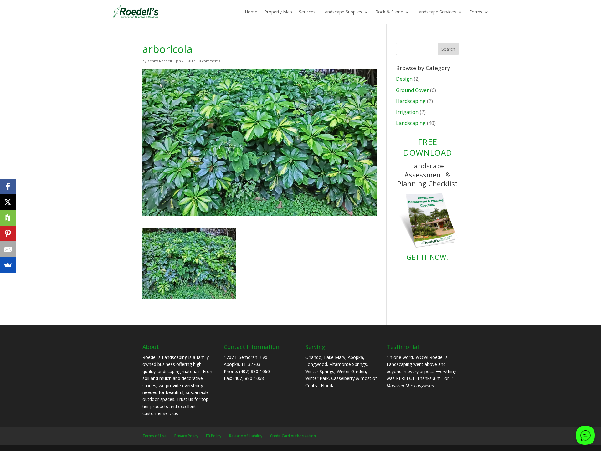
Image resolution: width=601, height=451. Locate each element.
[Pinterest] (8, 233)
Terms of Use (154, 435)
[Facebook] (8, 186)
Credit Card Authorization (293, 435)
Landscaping (411, 123)
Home (251, 12)
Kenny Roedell (159, 61)
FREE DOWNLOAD (427, 147)
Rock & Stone (389, 12)
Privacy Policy (186, 435)
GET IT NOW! (427, 257)
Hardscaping (411, 101)
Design (404, 78)
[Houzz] (8, 218)
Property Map (278, 12)
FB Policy (213, 435)
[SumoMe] (8, 265)
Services (307, 12)
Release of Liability (245, 435)
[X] (8, 202)
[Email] (8, 249)
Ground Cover (412, 90)
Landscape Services (436, 12)
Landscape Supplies (342, 12)
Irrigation (407, 112)
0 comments (209, 61)
